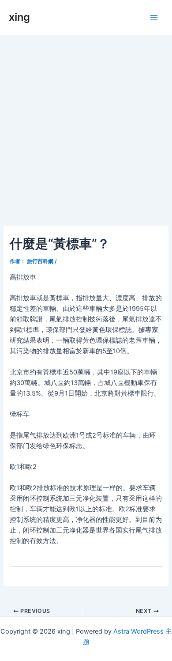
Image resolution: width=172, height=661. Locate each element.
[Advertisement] (86, 126)
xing (19, 17)
